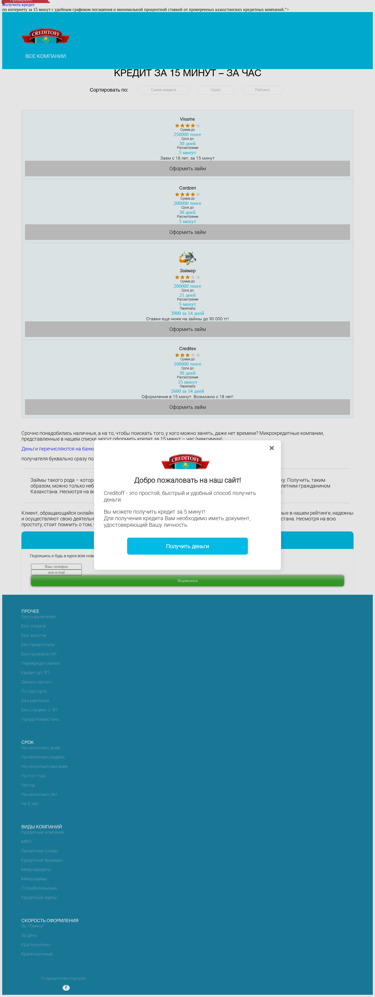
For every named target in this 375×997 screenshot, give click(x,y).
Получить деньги (187, 546)
